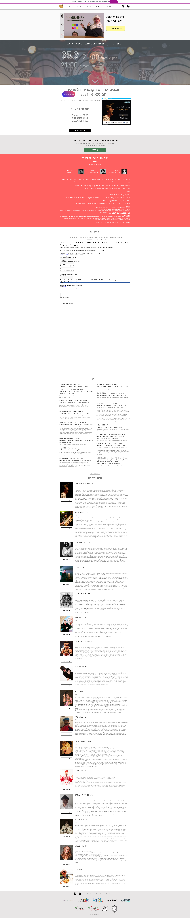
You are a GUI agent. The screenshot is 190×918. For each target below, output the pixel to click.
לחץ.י (90, 239)
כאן (87, 239)
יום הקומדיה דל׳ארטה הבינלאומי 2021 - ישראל (95, 45)
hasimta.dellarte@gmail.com (104, 894)
